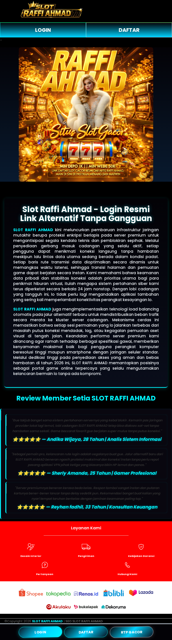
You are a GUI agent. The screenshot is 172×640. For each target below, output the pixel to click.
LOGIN (43, 30)
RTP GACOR (131, 631)
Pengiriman (86, 556)
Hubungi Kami (127, 574)
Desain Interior (30, 556)
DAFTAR (129, 30)
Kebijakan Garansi (141, 556)
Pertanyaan (44, 574)
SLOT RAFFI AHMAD (33, 230)
